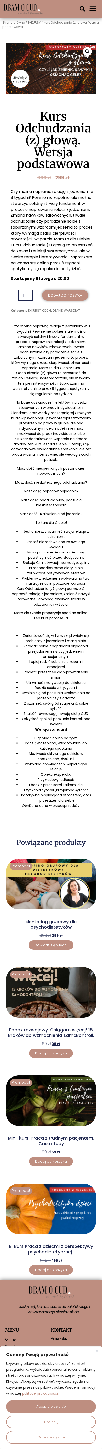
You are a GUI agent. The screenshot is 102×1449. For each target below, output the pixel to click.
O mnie (10, 1339)
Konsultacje (13, 1346)
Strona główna (13, 22)
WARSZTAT (72, 310)
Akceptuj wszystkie (51, 1406)
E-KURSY (34, 22)
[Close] (97, 1351)
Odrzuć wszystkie (51, 1437)
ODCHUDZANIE (52, 310)
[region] (51, 1397)
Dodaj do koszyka (65, 295)
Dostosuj (51, 1422)
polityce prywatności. (40, 1393)
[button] (82, 9)
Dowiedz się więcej (51, 945)
